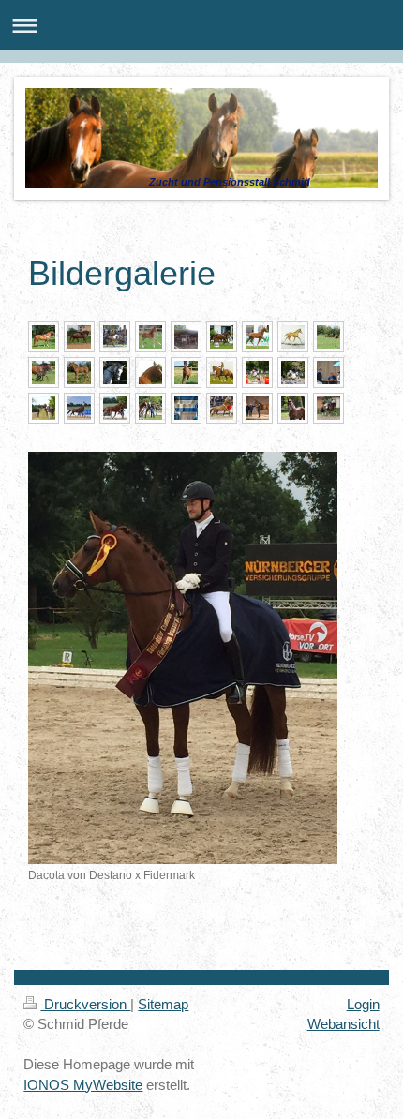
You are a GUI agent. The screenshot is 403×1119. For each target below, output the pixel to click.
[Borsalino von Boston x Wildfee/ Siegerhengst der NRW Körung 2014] (221, 408)
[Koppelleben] (328, 337)
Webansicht (343, 1024)
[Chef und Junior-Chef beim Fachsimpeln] (328, 372)
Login (363, 1004)
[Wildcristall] (257, 372)
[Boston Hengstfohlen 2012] (293, 337)
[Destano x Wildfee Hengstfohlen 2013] (186, 372)
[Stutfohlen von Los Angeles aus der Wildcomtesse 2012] (79, 372)
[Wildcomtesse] (221, 372)
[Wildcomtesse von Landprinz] (79, 337)
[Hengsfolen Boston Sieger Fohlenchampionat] (221, 337)
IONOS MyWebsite (82, 1085)
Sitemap (163, 1004)
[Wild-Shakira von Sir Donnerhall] (79, 408)
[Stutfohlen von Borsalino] (293, 408)
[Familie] (150, 408)
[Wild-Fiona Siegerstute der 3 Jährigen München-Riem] (43, 337)
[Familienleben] (257, 408)
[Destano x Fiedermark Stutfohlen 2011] (150, 337)
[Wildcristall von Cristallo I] (115, 372)
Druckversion (85, 1004)
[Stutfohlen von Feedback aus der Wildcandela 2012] (43, 372)
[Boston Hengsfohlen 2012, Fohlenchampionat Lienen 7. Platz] (257, 337)
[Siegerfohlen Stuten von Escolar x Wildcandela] (43, 408)
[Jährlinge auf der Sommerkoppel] (186, 337)
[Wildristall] (293, 372)
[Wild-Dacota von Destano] (115, 408)
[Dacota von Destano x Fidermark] (182, 658)
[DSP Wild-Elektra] (328, 408)
